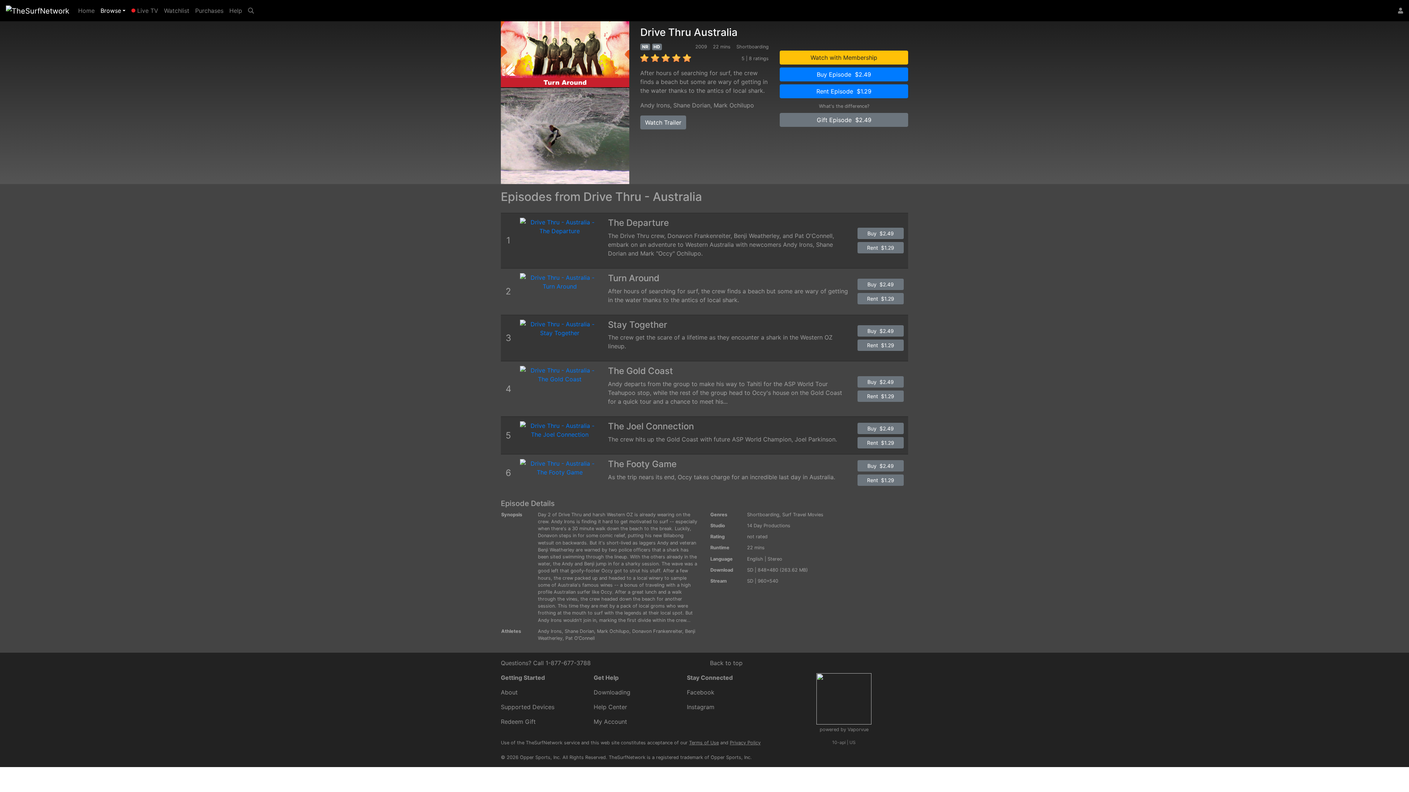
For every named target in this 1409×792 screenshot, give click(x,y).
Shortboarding (763, 514)
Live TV (146, 10)
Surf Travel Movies (802, 514)
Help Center (610, 707)
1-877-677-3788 (568, 663)
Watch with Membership (844, 57)
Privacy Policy (745, 742)
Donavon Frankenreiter (657, 631)
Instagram (700, 707)
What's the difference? (844, 106)
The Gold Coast (640, 371)
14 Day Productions (768, 525)
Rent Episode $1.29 (843, 91)
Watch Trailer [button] (663, 122)
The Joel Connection (651, 426)
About (509, 692)
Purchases (209, 10)
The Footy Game (642, 464)
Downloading (612, 692)
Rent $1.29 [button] (880, 248)
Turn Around (633, 278)
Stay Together (637, 324)
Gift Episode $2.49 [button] (844, 120)
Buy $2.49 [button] (880, 233)
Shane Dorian (691, 105)
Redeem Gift (518, 721)
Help (235, 10)
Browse (111, 10)
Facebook (700, 692)
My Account (610, 721)
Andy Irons (655, 105)
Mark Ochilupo (734, 105)
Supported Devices (527, 707)
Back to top (726, 663)
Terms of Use (704, 742)
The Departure (638, 222)
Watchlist (176, 10)
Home (88, 10)
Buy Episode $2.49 (844, 74)
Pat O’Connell (580, 638)
